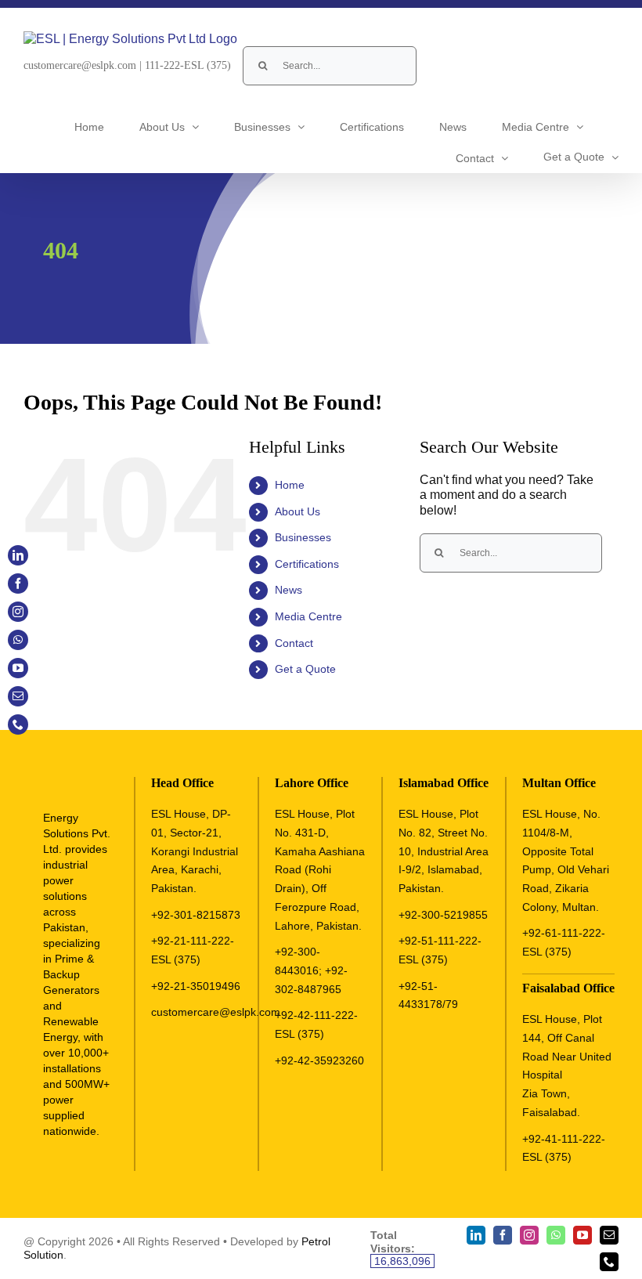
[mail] (609, 1235)
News (288, 589)
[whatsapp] (555, 1235)
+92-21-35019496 (195, 986)
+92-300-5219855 (443, 915)
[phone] (609, 1261)
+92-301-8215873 (195, 915)
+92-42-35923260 (319, 1060)
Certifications (307, 564)
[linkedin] (476, 1235)
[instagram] (529, 1235)
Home (290, 485)
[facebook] (502, 1235)
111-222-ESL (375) (188, 65)
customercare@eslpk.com (79, 65)
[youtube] (582, 1235)
